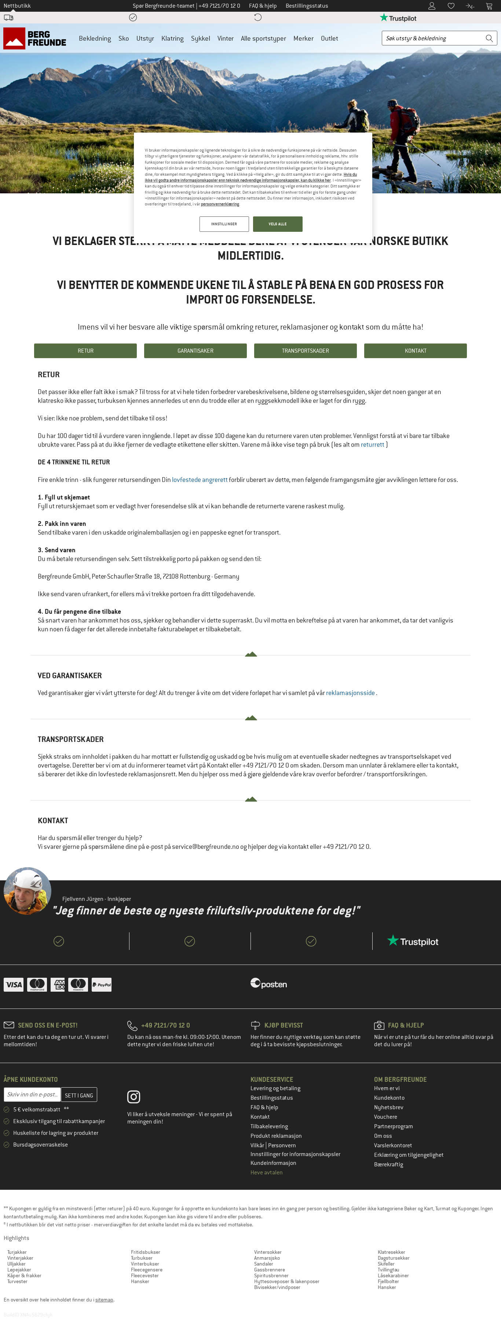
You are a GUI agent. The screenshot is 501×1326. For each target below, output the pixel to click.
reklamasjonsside (351, 693)
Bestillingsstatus (272, 1098)
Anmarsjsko (267, 1258)
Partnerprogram (393, 1126)
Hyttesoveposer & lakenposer (286, 1281)
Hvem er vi (387, 1088)
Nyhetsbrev (388, 1107)
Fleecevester (145, 1275)
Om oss (383, 1136)
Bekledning (95, 38)
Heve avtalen (267, 1172)
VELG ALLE (277, 224)
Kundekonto (389, 1098)
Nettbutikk (17, 6)
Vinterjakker (20, 1258)
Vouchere (385, 1117)
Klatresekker (391, 1252)
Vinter (225, 38)
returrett (373, 445)
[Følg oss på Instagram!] (139, 1098)
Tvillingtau (388, 1269)
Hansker (140, 1281)
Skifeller (386, 1263)
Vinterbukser (145, 1263)
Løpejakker (19, 1269)
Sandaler (263, 1263)
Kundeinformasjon (273, 1163)
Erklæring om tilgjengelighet (409, 1155)
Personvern (282, 1145)
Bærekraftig (388, 1164)
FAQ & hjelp (264, 1107)
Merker (303, 38)
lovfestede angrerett (200, 480)
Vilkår (258, 1145)
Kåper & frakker (24, 1275)
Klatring (172, 38)
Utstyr (145, 38)
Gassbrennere (269, 1269)
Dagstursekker (394, 1258)
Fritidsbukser (145, 1252)
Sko (123, 38)
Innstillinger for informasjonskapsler (295, 1154)
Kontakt (260, 1117)
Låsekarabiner (393, 1275)
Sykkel (200, 38)
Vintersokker (268, 1252)
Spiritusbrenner (271, 1275)
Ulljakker (16, 1263)
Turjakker (17, 1252)
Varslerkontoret (393, 1145)
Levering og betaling (275, 1088)
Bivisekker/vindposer (277, 1287)
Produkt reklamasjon (276, 1136)
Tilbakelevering (269, 1126)
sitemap (104, 1299)
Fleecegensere (146, 1269)
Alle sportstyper (263, 38)
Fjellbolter (388, 1281)
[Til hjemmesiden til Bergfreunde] (37, 38)
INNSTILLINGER (224, 224)
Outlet (329, 38)
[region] (253, 188)
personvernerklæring (220, 204)
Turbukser (142, 1258)
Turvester (17, 1281)
